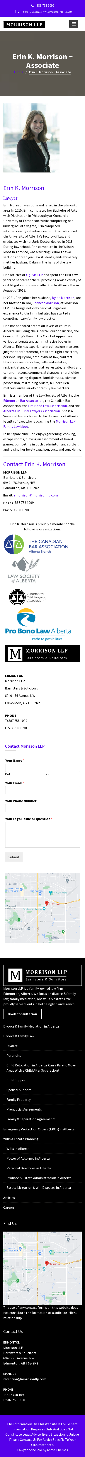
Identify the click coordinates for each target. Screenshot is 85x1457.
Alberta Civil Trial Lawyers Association (31, 411)
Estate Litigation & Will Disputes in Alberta (39, 1187)
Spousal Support (19, 1090)
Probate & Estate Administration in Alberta (39, 1178)
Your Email (14, 783)
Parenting (14, 1055)
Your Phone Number (20, 801)
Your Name (14, 760)
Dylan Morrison (63, 297)
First (7, 774)
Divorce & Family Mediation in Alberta (31, 1026)
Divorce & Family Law (18, 1036)
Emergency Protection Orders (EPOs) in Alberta (39, 1129)
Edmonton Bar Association (23, 400)
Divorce (12, 1046)
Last (47, 774)
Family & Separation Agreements (31, 1119)
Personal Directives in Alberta (29, 1168)
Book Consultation (22, 1014)
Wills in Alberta (18, 1148)
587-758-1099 (45, 5)
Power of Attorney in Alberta (28, 1158)
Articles (9, 1197)
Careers (9, 1207)
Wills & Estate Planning (21, 1139)
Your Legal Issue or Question (29, 819)
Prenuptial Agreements (24, 1109)
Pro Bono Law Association (47, 406)
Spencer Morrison (46, 303)
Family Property (19, 1099)
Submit (13, 857)
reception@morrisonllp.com (24, 1379)
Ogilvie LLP (34, 275)
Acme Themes (57, 1450)
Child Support (17, 1080)
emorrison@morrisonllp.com (36, 495)
